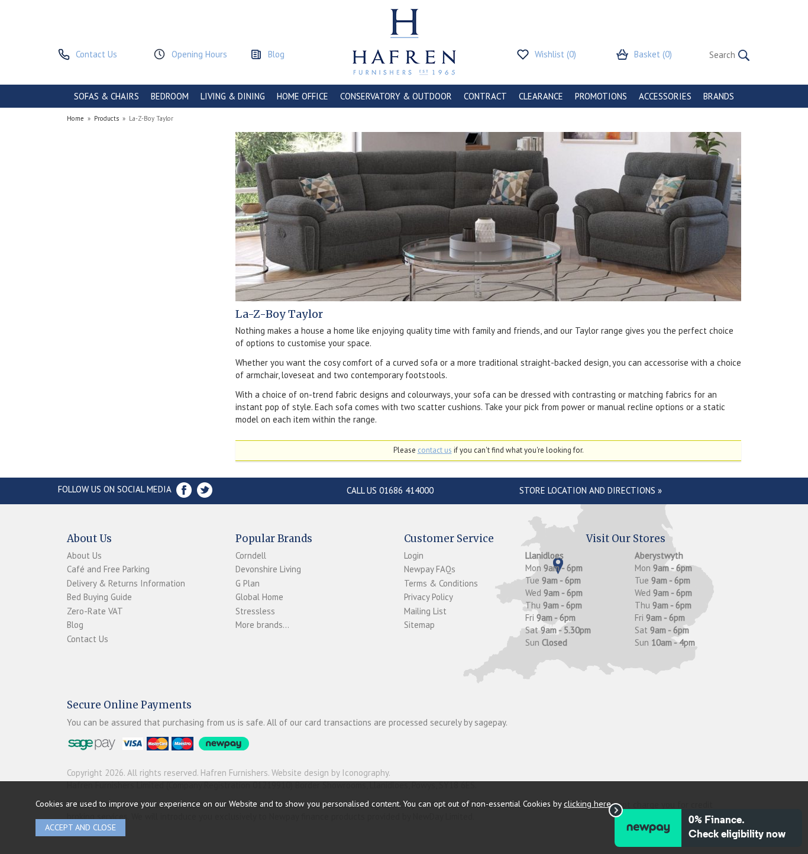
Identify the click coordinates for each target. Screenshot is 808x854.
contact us (435, 450)
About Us (84, 555)
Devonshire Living (268, 569)
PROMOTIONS (601, 96)
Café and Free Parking (108, 569)
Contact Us (87, 638)
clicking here (587, 803)
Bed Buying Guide (99, 596)
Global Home (259, 596)
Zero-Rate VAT (95, 611)
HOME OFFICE (302, 96)
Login (414, 555)
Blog (75, 624)
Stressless (255, 611)
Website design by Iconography (330, 772)
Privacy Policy (428, 596)
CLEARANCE (541, 96)
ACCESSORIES (665, 96)
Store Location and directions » (590, 490)
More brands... (262, 624)
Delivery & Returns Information (126, 583)
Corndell (250, 555)
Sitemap (419, 624)
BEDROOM (170, 96)
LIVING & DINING (233, 96)
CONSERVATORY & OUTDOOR (396, 96)
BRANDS (718, 96)
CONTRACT (485, 96)
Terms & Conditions (441, 583)
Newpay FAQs (429, 569)
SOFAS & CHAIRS (106, 96)
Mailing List (425, 611)
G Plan (247, 583)
